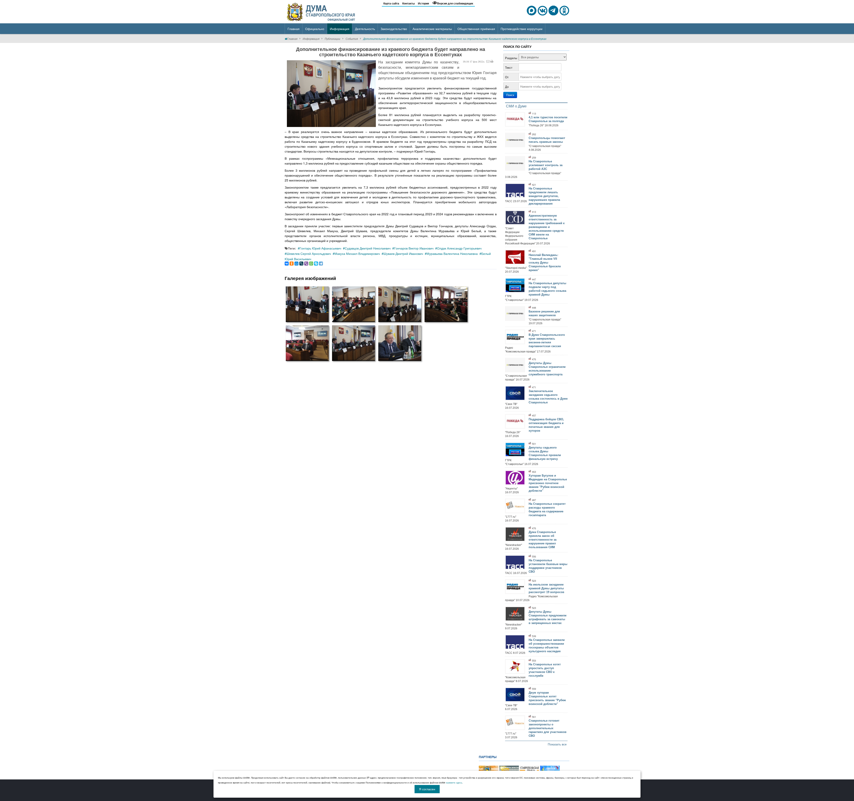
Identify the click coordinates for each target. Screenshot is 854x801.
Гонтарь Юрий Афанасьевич (320, 248)
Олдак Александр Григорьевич (459, 248)
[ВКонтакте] (287, 264)
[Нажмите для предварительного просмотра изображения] (331, 93)
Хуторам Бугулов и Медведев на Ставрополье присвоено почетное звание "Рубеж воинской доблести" (548, 483)
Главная (292, 38)
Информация (311, 38)
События (352, 38)
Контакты (408, 3)
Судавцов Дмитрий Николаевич (368, 248)
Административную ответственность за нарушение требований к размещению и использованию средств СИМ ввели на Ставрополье (547, 227)
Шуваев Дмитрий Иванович (403, 253)
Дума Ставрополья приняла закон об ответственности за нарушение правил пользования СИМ (542, 539)
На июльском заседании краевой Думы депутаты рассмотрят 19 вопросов (546, 588)
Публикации (332, 38)
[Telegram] (321, 264)
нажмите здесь (454, 782)
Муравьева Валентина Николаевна (452, 253)
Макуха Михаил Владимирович (357, 253)
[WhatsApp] (311, 264)
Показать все (557, 744)
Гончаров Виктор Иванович (413, 248)
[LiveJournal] (301, 264)
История (423, 3)
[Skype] (316, 264)
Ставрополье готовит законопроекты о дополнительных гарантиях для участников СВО (547, 728)
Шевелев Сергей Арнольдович (308, 253)
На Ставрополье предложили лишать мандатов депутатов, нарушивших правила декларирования (544, 196)
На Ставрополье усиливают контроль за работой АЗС (545, 165)
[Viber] (306, 264)
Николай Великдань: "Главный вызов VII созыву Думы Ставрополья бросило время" (545, 262)
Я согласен (427, 789)
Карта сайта (391, 3)
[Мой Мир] (296, 264)
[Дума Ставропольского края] (321, 11)
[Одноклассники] (292, 264)
